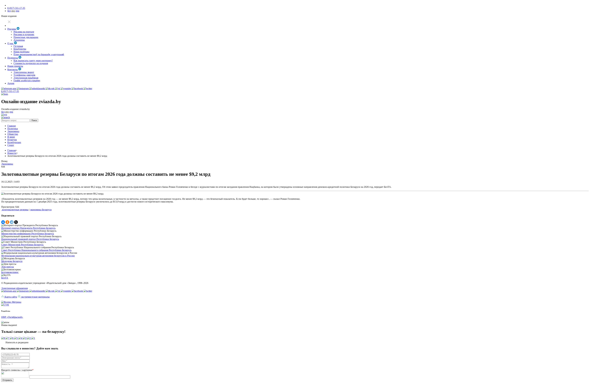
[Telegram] (12, 222)
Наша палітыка (21, 51)
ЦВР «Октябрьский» (12, 317)
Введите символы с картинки (17, 370)
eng (17, 11)
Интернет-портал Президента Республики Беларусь (28, 228)
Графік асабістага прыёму (27, 80)
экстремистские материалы (35, 297)
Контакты (12, 69)
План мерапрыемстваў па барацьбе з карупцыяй (39, 54)
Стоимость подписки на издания (31, 63)
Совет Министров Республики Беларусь (22, 244)
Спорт (10, 145)
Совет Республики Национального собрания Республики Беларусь (36, 250)
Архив (10, 83)
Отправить (7, 380)
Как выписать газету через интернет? (33, 60)
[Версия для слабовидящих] (4, 114)
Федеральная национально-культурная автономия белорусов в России (38, 255)
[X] (16, 222)
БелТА (4, 277)
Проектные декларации (26, 37)
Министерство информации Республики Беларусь (27, 233)
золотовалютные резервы (14, 209)
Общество (12, 134)
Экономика (13, 131)
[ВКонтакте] (3, 222)
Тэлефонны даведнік (24, 75)
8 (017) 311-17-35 (16, 8)
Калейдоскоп (14, 142)
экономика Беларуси (41, 209)
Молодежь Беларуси (11, 261)
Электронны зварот (24, 72)
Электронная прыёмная (26, 77)
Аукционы (19, 40)
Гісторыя (18, 46)
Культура (12, 139)
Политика (12, 128)
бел (9, 11)
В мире (11, 137)
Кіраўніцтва (20, 49)
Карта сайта (10, 297)
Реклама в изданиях (24, 34)
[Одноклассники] (7, 222)
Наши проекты (15, 66)
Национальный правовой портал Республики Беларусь (30, 239)
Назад (4, 161)
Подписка (12, 57)
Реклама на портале (24, 31)
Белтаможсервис (10, 272)
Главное (11, 125)
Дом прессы (7, 266)
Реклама (12, 29)
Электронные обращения (14, 288)
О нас (10, 43)
